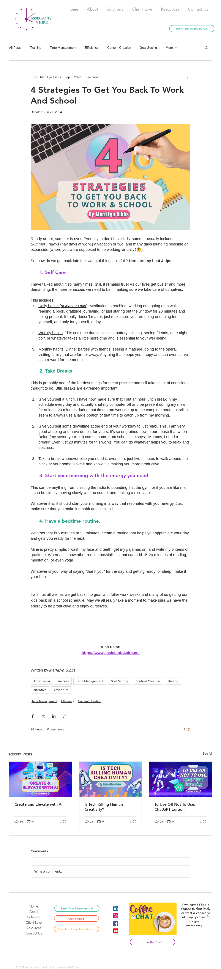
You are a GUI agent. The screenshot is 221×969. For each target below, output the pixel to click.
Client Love (34, 922)
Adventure (61, 690)
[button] (206, 47)
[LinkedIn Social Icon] (115, 908)
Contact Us (34, 933)
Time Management (63, 47)
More (169, 47)
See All (207, 753)
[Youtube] (115, 930)
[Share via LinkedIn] (54, 716)
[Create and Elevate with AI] (40, 779)
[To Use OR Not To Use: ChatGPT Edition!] (180, 779)
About (33, 911)
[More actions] (187, 77)
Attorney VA (41, 681)
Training (35, 47)
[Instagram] (115, 915)
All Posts (15, 47)
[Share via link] (64, 716)
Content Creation (119, 47)
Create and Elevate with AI (38, 804)
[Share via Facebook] (33, 716)
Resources (34, 928)
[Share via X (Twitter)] (43, 716)
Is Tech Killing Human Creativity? (104, 807)
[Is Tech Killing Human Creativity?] (110, 779)
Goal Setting (148, 47)
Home (33, 906)
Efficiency (92, 47)
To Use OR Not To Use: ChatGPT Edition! (175, 807)
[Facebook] (115, 923)
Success (63, 681)
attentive (39, 690)
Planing (172, 681)
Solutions (33, 917)
